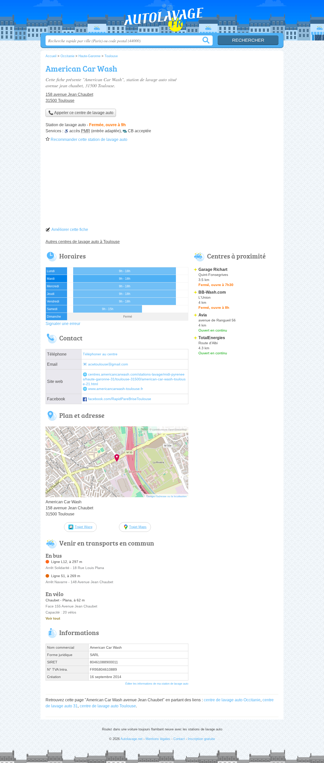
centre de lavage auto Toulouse (108, 706)
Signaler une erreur (63, 323)
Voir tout (53, 618)
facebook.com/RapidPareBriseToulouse (119, 399)
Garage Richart (212, 269)
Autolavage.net (162, 18)
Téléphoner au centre (100, 354)
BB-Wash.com (212, 292)
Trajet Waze (83, 527)
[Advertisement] (162, 186)
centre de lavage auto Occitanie (232, 700)
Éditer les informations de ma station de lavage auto (156, 683)
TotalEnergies (211, 338)
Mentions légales (158, 739)
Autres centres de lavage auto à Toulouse (83, 241)
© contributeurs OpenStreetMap (168, 429)
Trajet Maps (138, 527)
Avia (202, 315)
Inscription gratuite (201, 739)
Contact (179, 739)
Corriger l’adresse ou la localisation (166, 496)
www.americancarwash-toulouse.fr (115, 389)
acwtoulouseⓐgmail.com (108, 364)
